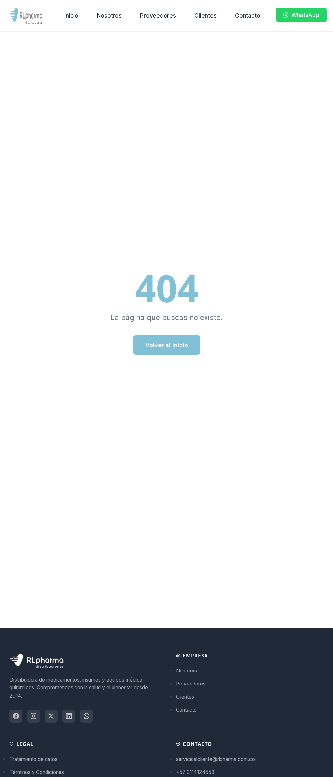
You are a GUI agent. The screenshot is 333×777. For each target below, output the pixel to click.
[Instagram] (33, 716)
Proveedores (158, 15)
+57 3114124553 (195, 772)
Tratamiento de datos (33, 759)
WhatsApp (305, 14)
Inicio (71, 15)
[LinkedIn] (68, 716)
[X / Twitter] (51, 716)
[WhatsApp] (86, 716)
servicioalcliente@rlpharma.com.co (215, 759)
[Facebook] (15, 716)
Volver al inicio (166, 345)
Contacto (247, 15)
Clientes (205, 15)
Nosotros (109, 15)
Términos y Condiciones (36, 772)
